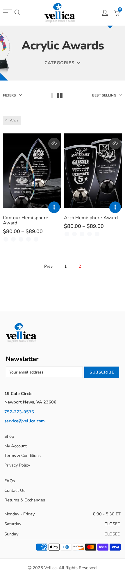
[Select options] (54, 207)
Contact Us (14, 490)
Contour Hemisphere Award (25, 220)
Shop (9, 436)
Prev (48, 266)
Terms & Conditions (22, 455)
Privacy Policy (17, 465)
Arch (14, 120)
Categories (59, 63)
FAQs (9, 481)
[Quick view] (54, 143)
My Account (15, 446)
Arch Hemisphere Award (91, 217)
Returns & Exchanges (24, 500)
